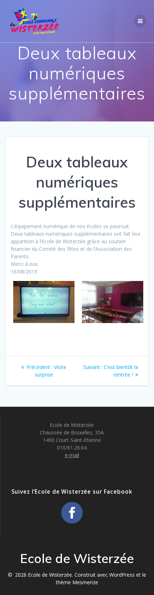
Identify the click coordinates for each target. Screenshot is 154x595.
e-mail (72, 455)
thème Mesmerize (77, 582)
